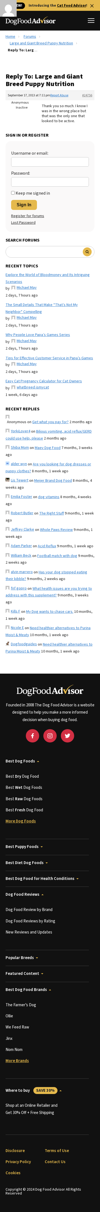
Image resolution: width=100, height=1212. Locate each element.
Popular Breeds (20, 958)
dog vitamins (48, 497)
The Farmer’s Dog (21, 1005)
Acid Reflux (47, 546)
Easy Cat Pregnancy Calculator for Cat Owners (44, 381)
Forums (30, 36)
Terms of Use (57, 1151)
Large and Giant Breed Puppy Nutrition (41, 43)
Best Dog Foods (20, 761)
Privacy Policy (18, 1162)
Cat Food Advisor (71, 5)
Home (10, 36)
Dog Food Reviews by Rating (30, 921)
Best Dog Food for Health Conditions (40, 879)
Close (92, 6)
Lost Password (23, 222)
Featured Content (22, 974)
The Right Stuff (51, 513)
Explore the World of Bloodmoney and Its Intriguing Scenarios (48, 278)
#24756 (87, 95)
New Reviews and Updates (29, 932)
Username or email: (29, 153)
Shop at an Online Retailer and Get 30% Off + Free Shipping (32, 1109)
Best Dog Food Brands (26, 990)
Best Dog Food (22, 776)
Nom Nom (14, 1050)
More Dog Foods (21, 821)
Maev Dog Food (48, 448)
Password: (20, 173)
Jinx (9, 1039)
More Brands (17, 1061)
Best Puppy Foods (22, 847)
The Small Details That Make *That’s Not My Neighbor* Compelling (42, 308)
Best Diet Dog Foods (25, 863)
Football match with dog (57, 556)
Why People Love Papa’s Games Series (38, 335)
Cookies (13, 1173)
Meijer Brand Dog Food (53, 480)
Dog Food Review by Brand (29, 910)
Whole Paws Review (56, 530)
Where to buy (30, 1090)
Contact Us (55, 1162)
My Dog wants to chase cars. (49, 611)
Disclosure (15, 1151)
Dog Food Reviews (22, 894)
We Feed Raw (17, 1027)
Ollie (9, 1016)
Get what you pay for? (50, 422)
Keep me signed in (33, 193)
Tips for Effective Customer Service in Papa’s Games (49, 358)
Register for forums (27, 216)
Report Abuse (59, 95)
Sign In (24, 204)
